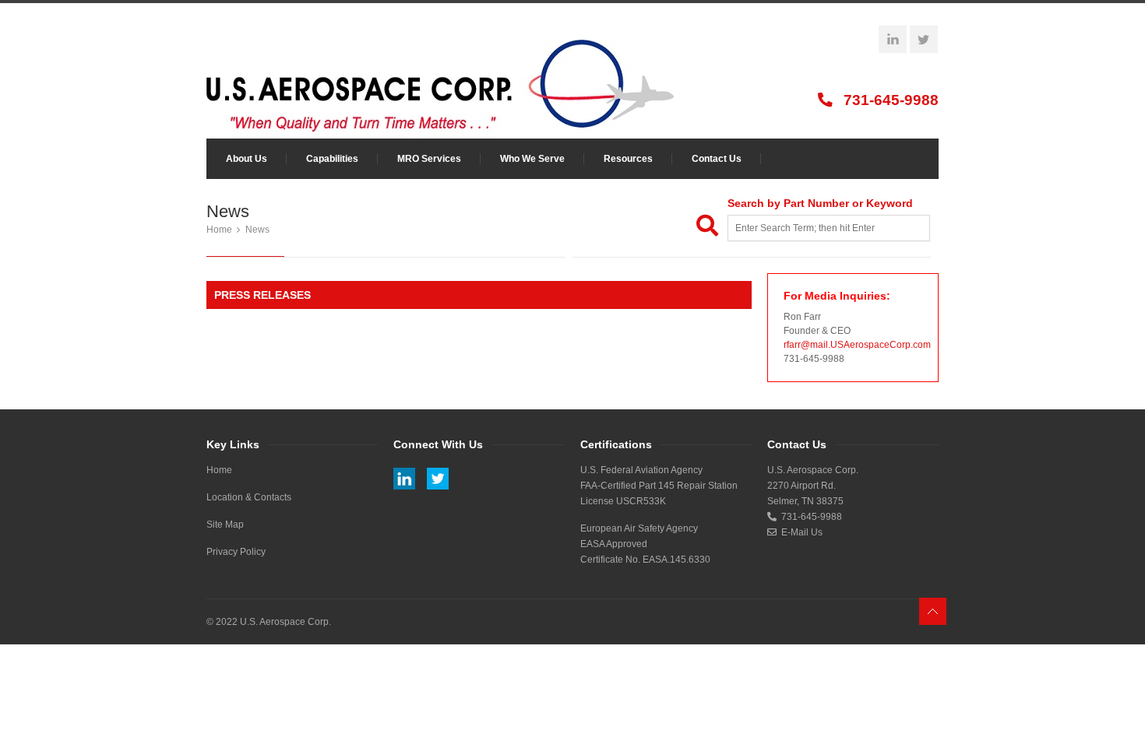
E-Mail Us (800, 532)
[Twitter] (924, 40)
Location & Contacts (248, 497)
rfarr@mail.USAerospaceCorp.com (857, 344)
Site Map (225, 524)
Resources (628, 158)
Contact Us (717, 158)
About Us (246, 158)
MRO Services (429, 158)
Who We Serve (532, 158)
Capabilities (332, 158)
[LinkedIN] (893, 40)
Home (219, 229)
